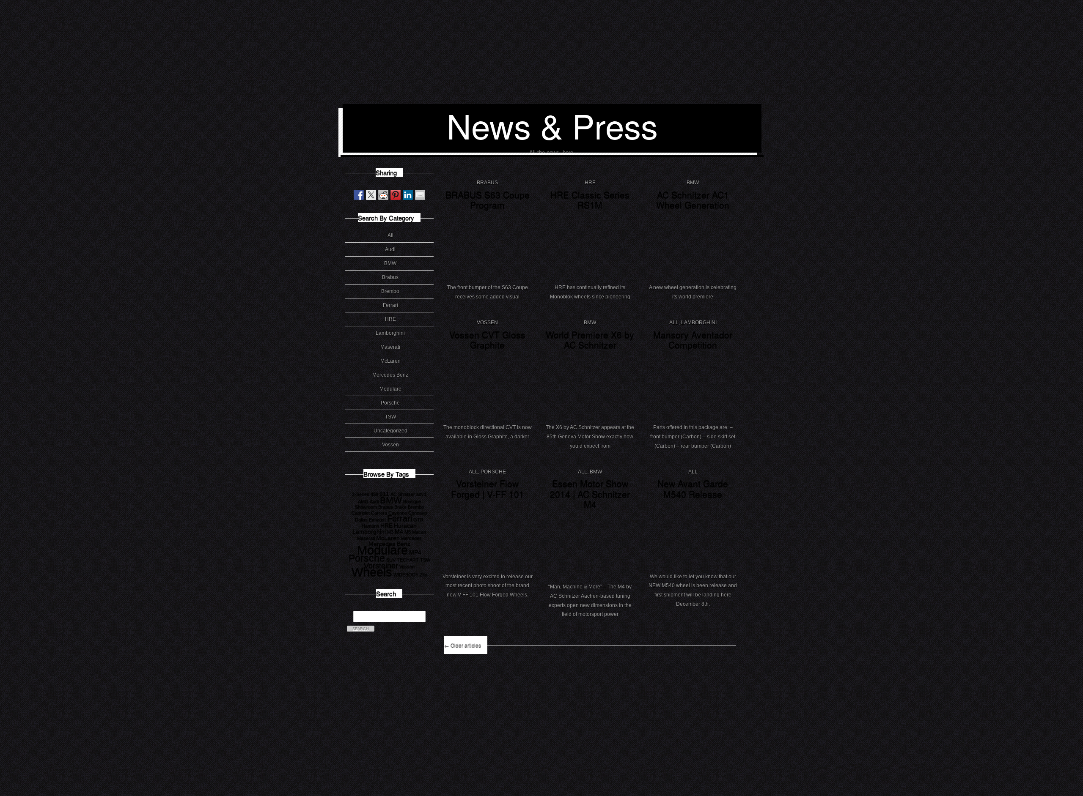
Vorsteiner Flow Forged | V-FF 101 (487, 488)
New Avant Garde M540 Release (692, 488)
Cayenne (397, 512)
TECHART (408, 559)
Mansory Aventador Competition (692, 339)
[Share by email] (420, 195)
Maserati (390, 347)
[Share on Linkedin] (408, 195)
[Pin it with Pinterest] (395, 195)
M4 (399, 531)
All (390, 235)
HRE (390, 319)
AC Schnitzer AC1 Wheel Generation (692, 199)
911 (384, 493)
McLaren (390, 361)
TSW (390, 417)
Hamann (370, 525)
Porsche (390, 403)
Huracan (405, 525)
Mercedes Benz (390, 375)
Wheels (372, 572)
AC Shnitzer (402, 494)
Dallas (361, 519)
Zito (423, 574)
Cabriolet (361, 512)
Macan (419, 531)
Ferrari (390, 305)
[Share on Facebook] (359, 195)
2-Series (360, 494)
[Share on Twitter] (371, 195)
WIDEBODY (405, 574)
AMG (363, 501)
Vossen (390, 445)
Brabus (390, 277)
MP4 (415, 552)
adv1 (421, 494)
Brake (400, 506)
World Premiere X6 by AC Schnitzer (590, 339)
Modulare (390, 389)
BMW (390, 263)
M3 (390, 531)
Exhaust (377, 519)
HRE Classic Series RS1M (589, 199)
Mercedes (411, 538)
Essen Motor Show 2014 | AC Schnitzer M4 (590, 493)
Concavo (417, 512)
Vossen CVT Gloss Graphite (487, 339)
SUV (391, 559)
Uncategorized (390, 431)
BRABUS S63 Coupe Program (487, 199)
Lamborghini (390, 333)
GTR (418, 519)
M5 (407, 531)
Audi (390, 249)
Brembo (390, 291)
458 (374, 494)
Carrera (379, 512)
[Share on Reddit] (383, 195)
